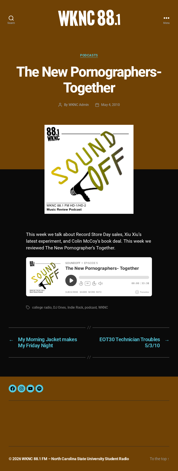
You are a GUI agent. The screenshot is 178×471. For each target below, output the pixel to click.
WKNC (103, 307)
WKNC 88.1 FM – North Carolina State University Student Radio (75, 458)
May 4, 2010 (110, 105)
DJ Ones (59, 307)
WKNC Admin (79, 105)
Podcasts (89, 55)
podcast (91, 307)
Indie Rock (75, 307)
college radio (42, 307)
